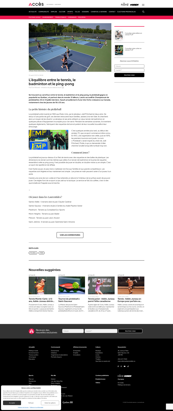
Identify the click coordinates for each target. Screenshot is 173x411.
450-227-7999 (122, 359)
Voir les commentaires (70, 235)
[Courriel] (63, 87)
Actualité (32, 275)
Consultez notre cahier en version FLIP (133, 49)
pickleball (33, 253)
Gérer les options (50, 403)
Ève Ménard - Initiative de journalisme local (46, 87)
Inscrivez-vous (129, 75)
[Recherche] (141, 11)
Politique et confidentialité (36, 407)
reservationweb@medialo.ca (126, 361)
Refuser (31, 403)
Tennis (41, 253)
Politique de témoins (23, 407)
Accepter (12, 403)
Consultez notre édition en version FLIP (133, 34)
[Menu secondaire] (143, 5)
